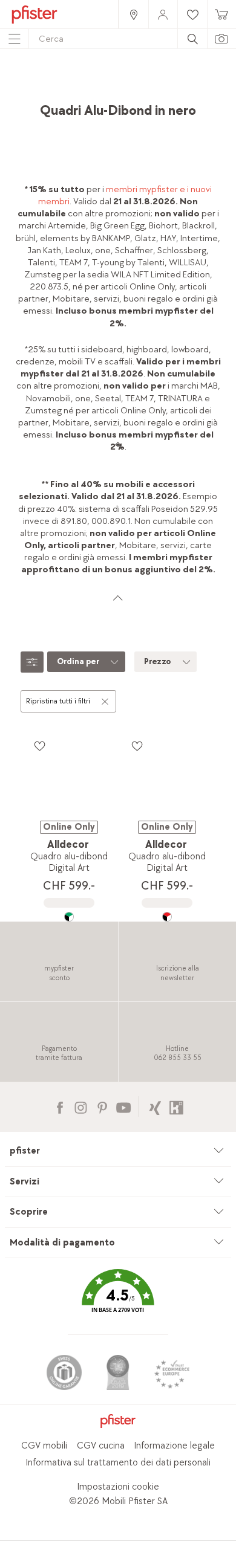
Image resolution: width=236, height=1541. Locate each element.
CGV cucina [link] (101, 1446)
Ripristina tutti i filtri (58, 701)
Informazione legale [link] (174, 1446)
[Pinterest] (102, 1106)
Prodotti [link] (111, 82)
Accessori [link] (156, 82)
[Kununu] (176, 1106)
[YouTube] (123, 1106)
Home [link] (73, 82)
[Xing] (155, 1106)
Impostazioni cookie (118, 1487)
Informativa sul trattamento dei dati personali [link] (118, 1462)
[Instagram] (80, 1106)
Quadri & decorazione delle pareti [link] (112, 94)
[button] (118, 1299)
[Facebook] (59, 1106)
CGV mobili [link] (44, 1446)
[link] (133, 14)
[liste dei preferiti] (39, 745)
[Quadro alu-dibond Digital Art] (69, 917)
